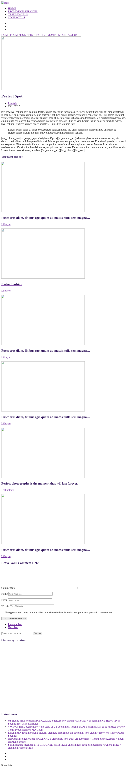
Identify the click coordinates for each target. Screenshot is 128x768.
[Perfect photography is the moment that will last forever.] (43, 477)
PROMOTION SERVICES (23, 11)
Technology (7, 490)
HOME (12, 8)
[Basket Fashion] (43, 277)
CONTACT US (16, 17)
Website (5, 606)
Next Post (13, 627)
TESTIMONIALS (18, 14)
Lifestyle (12, 103)
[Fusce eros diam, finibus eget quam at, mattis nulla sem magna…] (43, 211)
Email (4, 600)
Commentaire (8, 587)
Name (4, 593)
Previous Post (15, 624)
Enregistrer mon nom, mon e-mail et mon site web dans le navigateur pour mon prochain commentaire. (59, 612)
